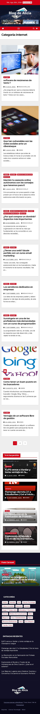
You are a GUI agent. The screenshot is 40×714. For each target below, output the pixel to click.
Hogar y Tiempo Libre (10, 610)
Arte (19, 602)
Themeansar (20, 705)
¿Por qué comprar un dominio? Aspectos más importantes (19, 217)
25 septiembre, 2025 (14, 497)
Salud (7, 511)
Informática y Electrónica (18, 211)
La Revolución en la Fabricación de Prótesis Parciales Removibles (18, 516)
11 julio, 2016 (10, 189)
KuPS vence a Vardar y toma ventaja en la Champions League (17, 472)
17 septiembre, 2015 (12, 293)
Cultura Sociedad (10, 533)
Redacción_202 (24, 87)
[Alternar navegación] (19, 28)
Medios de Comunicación (25, 174)
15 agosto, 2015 (11, 388)
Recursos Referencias (10, 621)
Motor (30, 614)
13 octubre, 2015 (11, 259)
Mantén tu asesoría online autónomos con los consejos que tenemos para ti (18, 183)
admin (20, 150)
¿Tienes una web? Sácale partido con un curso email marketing (17, 253)
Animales (12, 602)
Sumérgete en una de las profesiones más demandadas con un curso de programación (19, 321)
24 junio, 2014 (10, 422)
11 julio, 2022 (10, 150)
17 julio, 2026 (12, 475)
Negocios (6, 177)
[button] (33, 28)
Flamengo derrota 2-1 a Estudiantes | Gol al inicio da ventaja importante (19, 494)
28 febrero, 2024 (13, 542)
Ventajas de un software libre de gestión (18, 417)
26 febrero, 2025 (13, 520)
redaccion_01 (23, 189)
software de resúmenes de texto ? (17, 81)
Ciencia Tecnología (21, 570)
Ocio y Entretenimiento (18, 617)
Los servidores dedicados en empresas (18, 288)
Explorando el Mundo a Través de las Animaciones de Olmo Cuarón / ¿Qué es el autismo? (17, 664)
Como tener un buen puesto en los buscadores (20, 383)
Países (30, 617)
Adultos (5, 602)
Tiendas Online (7, 625)
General (6, 174)
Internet (6, 77)
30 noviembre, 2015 (12, 223)
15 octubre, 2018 (23, 581)
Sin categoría (29, 621)
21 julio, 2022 (10, 87)
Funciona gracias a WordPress (13, 702)
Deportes (8, 466)
